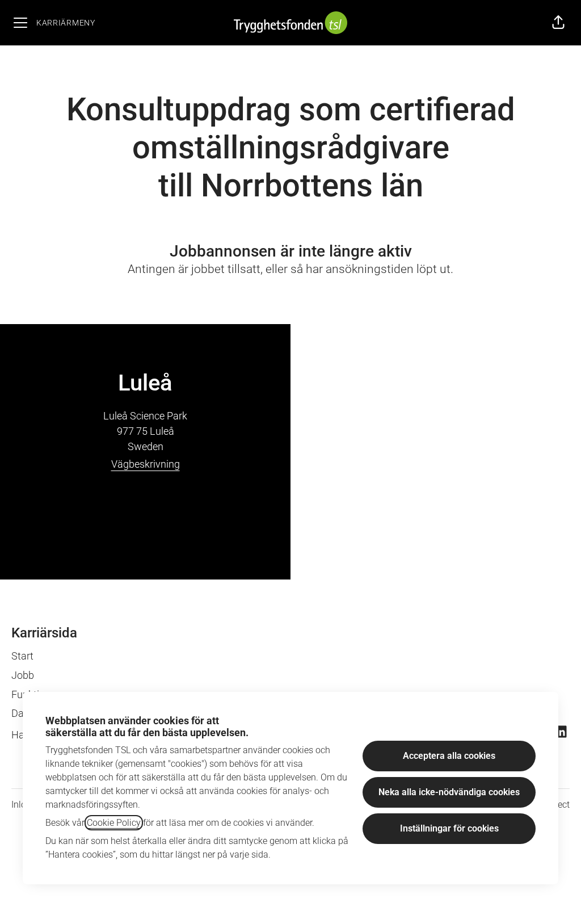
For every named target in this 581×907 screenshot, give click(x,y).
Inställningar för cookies (449, 828)
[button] (558, 23)
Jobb (22, 675)
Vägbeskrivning (145, 464)
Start (22, 656)
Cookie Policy (114, 822)
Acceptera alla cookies (449, 755)
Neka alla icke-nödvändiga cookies (449, 792)
